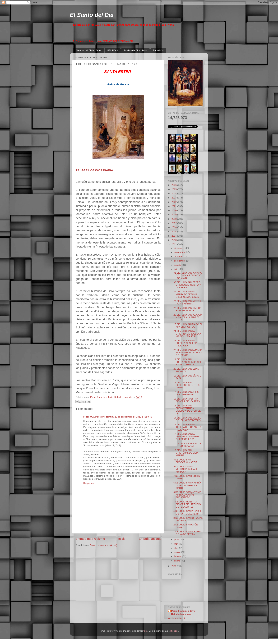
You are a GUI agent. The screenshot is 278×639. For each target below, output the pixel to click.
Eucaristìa (158, 50)
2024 (174, 193)
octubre (178, 256)
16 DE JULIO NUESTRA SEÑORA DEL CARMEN (186, 400)
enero (177, 561)
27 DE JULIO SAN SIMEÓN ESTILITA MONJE (187, 309)
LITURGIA (112, 50)
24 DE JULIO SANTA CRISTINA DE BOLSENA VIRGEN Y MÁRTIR (187, 333)
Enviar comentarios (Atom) (103, 545)
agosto (178, 265)
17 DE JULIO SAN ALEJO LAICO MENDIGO (186, 393)
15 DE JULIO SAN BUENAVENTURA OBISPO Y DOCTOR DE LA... (187, 410)
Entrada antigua (150, 538)
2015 (174, 231)
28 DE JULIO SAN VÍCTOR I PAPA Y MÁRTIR (187, 302)
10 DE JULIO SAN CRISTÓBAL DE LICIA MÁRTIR (185, 453)
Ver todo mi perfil (176, 618)
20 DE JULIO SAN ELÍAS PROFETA (186, 370)
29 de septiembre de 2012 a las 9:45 (133, 417)
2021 (174, 206)
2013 (174, 240)
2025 (174, 189)
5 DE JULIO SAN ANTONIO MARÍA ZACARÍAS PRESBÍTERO (187, 495)
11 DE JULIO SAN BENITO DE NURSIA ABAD (187, 444)
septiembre (180, 261)
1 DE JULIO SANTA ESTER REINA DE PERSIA (187, 532)
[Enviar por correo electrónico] (77, 401)
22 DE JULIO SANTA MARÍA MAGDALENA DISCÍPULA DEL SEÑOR (187, 352)
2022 (174, 202)
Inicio (121, 538)
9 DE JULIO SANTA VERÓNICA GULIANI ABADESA (185, 469)
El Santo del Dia (92, 15)
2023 (174, 198)
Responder (89, 483)
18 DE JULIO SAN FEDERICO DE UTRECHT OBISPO (188, 385)
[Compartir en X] (83, 401)
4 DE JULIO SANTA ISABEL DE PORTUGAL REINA (187, 512)
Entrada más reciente (90, 538)
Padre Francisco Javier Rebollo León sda (183, 612)
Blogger (174, 631)
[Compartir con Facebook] (86, 401)
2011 (174, 566)
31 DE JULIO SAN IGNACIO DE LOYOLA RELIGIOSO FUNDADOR (187, 275)
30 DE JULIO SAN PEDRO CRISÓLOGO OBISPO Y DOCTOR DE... (187, 285)
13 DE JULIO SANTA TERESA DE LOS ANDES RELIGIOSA (187, 427)
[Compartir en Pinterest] (89, 401)
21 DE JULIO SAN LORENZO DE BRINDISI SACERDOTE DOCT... (187, 362)
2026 (174, 185)
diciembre (179, 248)
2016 (174, 227)
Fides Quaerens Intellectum (98, 417)
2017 (174, 223)
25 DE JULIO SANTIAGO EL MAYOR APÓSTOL (187, 325)
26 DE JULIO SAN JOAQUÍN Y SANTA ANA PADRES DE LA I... (188, 317)
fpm (145, 631)
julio (176, 269)
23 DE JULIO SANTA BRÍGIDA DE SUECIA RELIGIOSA (185, 343)
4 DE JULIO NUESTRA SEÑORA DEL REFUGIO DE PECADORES (187, 504)
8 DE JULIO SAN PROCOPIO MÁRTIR (185, 461)
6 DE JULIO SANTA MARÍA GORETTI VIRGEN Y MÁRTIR (187, 485)
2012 (174, 244)
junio (177, 539)
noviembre (179, 252)
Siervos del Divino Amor (88, 50)
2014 (174, 236)
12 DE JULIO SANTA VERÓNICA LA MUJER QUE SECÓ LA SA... (186, 436)
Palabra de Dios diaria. (135, 50)
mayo (177, 544)
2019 (174, 214)
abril (176, 548)
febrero (178, 556)
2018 (174, 219)
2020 (174, 210)
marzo (177, 552)
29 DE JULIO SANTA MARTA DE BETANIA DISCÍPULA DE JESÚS (186, 294)
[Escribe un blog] (80, 401)
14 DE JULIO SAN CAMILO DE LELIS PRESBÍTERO (187, 419)
